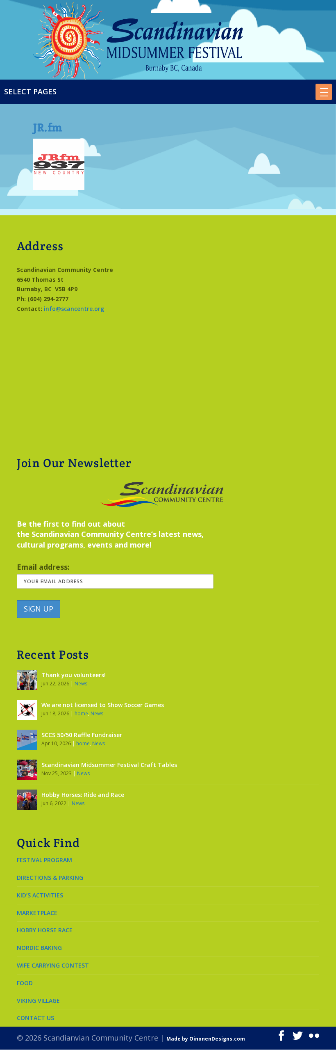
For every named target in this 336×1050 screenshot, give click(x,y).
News (81, 683)
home (81, 713)
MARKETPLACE (37, 913)
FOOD (25, 983)
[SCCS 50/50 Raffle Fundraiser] (27, 740)
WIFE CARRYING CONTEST (53, 965)
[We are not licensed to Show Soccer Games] (27, 710)
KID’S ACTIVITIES (40, 895)
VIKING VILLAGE (38, 1000)
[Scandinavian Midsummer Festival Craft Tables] (27, 770)
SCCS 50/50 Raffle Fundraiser (81, 735)
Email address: (43, 567)
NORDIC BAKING (39, 948)
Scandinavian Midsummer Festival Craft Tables (109, 765)
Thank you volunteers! (73, 675)
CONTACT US (35, 1018)
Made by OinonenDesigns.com (205, 1038)
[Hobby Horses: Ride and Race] (27, 800)
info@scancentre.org (74, 309)
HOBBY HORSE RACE (45, 930)
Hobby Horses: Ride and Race (82, 795)
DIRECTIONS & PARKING (50, 877)
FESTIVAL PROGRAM (44, 860)
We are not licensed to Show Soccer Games (102, 705)
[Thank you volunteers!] (27, 680)
